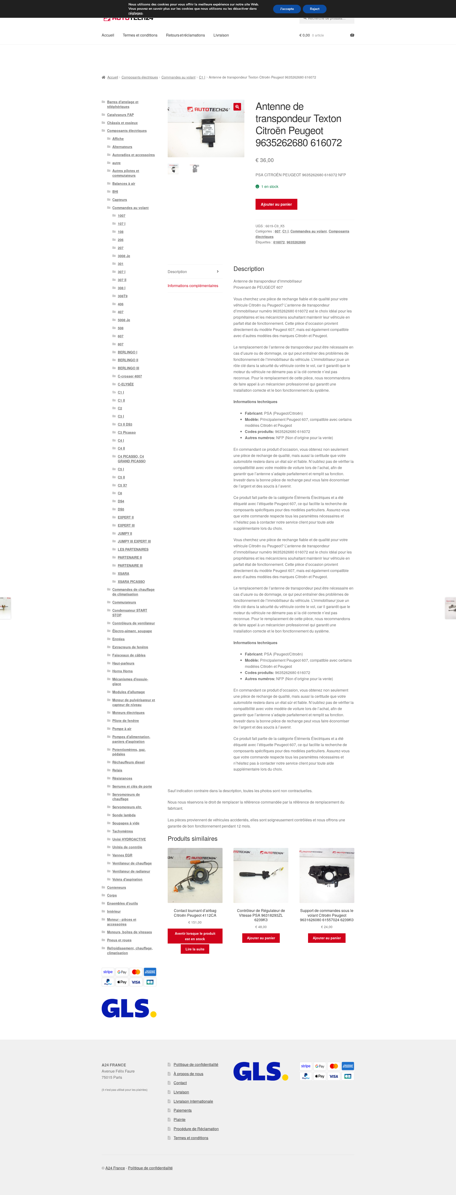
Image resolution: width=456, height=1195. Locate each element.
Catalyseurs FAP (120, 114)
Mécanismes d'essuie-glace (130, 681)
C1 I (202, 77)
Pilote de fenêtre (125, 720)
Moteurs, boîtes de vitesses (129, 932)
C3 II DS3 (125, 424)
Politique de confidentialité (196, 1064)
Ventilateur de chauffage (132, 863)
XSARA (123, 573)
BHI (115, 191)
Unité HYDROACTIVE (129, 839)
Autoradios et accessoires (133, 154)
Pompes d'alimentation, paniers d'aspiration (131, 739)
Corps (112, 895)
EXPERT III (126, 525)
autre (116, 162)
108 (121, 231)
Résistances (122, 778)
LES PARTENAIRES (133, 549)
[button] (237, 107)
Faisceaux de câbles (129, 655)
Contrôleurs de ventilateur (133, 623)
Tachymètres (122, 831)
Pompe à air (121, 728)
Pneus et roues (119, 940)
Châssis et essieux (122, 122)
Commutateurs (124, 602)
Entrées (118, 639)
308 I (121, 287)
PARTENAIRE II (130, 557)
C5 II (121, 477)
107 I (121, 223)
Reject (314, 9)
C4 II (121, 448)
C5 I (121, 469)
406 (121, 304)
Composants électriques (140, 77)
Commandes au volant (178, 77)
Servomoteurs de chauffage (126, 796)
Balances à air (123, 183)
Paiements (183, 1110)
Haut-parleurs (123, 663)
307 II (122, 279)
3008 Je (124, 255)
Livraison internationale (193, 1101)
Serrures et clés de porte (132, 786)
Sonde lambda (124, 815)
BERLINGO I (127, 352)
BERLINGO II (128, 360)
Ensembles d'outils (122, 903)
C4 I (121, 440)
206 (121, 239)
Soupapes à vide (125, 823)
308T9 (123, 295)
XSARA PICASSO (131, 581)
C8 (120, 493)
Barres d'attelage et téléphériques (122, 104)
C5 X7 (122, 485)
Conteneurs (116, 887)
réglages (135, 13)
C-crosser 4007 (130, 376)
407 (121, 311)
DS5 (121, 509)
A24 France (115, 1168)
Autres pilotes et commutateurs (125, 173)
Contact (180, 1082)
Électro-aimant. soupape (132, 630)
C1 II (121, 400)
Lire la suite (194, 949)
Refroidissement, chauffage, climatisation (130, 950)
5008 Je (124, 319)
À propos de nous (188, 1073)
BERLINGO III (128, 368)
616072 (279, 242)
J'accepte (287, 9)
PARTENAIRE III (130, 565)
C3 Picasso (127, 432)
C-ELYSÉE (126, 384)
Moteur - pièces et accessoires (121, 921)
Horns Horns (122, 671)
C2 (120, 408)
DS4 (121, 501)
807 (121, 344)
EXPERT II (126, 517)
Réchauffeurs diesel (128, 762)
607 (277, 231)
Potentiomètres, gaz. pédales (129, 752)
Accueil (108, 35)
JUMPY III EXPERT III (134, 541)
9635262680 (296, 242)
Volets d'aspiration (127, 879)
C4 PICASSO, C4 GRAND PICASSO (132, 458)
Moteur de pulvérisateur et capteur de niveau (133, 702)
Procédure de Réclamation (196, 1128)
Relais (117, 770)
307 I (121, 271)
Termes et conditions (140, 35)
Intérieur (114, 911)
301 (121, 263)
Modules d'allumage (128, 691)
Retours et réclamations (185, 35)
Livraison (221, 35)
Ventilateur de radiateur (131, 871)
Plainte (179, 1119)
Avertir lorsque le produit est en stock (195, 936)
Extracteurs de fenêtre (130, 647)
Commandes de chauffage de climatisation (133, 591)
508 (121, 327)
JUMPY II (125, 533)
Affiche (118, 138)
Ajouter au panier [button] (261, 937)
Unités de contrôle (127, 847)
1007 (121, 215)
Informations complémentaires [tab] (193, 285)
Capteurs (119, 199)
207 (121, 247)
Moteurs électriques (128, 712)
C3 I (121, 416)
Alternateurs (122, 146)
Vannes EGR (122, 855)
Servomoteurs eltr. (127, 806)
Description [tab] (177, 271)
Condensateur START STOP (129, 612)
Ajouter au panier (276, 204)
